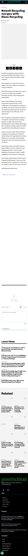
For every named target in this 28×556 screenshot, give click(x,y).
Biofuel (3, 354)
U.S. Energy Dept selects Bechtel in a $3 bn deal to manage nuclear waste (20, 464)
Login (24, 307)
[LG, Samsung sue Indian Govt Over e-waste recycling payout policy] (7, 400)
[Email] (20, 68)
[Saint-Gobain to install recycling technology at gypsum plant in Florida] (7, 454)
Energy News (4, 379)
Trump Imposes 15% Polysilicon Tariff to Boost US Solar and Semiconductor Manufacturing (13, 349)
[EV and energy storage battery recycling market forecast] (20, 436)
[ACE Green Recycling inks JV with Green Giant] (20, 418)
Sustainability (4, 361)
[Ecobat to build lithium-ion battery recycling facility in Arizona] (7, 436)
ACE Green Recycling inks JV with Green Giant (19, 427)
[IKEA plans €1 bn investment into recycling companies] (20, 400)
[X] (14, 68)
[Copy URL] (7, 68)
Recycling (3, 7)
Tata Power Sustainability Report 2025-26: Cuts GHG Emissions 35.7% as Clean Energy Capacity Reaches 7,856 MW (13, 365)
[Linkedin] (10, 68)
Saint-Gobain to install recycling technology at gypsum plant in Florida (6, 464)
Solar (2, 346)
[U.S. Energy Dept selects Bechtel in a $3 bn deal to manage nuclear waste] (20, 454)
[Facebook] (17, 68)
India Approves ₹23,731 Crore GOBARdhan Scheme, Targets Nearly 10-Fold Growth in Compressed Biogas (13, 357)
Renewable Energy (5, 522)
